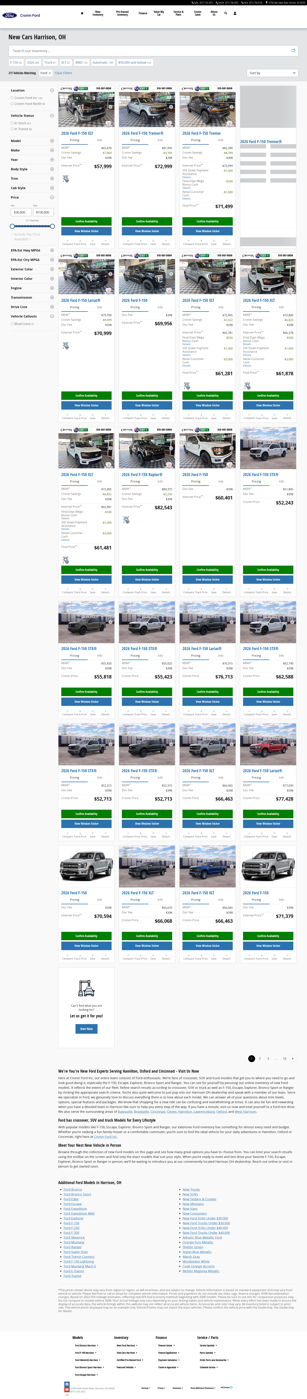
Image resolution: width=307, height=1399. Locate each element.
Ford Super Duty (76, 1252)
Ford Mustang (74, 1242)
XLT (65, 62)
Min (13, 205)
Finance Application (167, 1352)
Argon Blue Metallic (197, 1252)
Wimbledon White (196, 1261)
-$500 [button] (229, 181)
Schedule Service (208, 1367)
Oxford (221, 1111)
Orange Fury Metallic (198, 1242)
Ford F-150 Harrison (85, 1352)
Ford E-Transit (74, 1271)
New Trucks (191, 1189)
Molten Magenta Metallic (201, 1271)
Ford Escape (73, 1204)
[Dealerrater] (67, 1395)
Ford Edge (71, 1199)
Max (35, 205)
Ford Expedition (75, 1208)
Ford (44, 73)
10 (284, 1059)
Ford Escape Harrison (85, 1374)
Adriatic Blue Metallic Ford (202, 1237)
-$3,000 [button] (228, 359)
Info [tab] (99, 140)
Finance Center (165, 1345)
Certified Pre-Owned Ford (129, 1360)
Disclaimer (177, 1388)
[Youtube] (67, 1389)
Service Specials (207, 1345)
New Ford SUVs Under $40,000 (205, 1228)
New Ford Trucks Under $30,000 (206, 1223)
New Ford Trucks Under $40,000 (206, 1232)
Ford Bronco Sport (77, 1194)
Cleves (172, 1111)
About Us (214, 13)
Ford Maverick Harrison (86, 1360)
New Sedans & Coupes (199, 1199)
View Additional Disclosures (202, 1388)
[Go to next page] (292, 1058)
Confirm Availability (86, 221)
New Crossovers (195, 1213)
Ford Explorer (74, 1218)
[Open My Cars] (234, 13)
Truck (50, 62)
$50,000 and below (134, 62)
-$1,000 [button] (228, 171)
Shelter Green (193, 1247)
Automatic (103, 62)
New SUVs (190, 1194)
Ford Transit (72, 1276)
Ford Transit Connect (79, 1256)
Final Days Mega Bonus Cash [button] (193, 184)
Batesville (125, 1111)
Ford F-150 (71, 1223)
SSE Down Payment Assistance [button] (195, 173)
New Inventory (98, 13)
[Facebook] (67, 1384)
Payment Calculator (168, 1360)
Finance (143, 13)
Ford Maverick (74, 1237)
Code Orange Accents (199, 1266)
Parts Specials (207, 1352)
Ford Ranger (73, 1247)
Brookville (141, 1111)
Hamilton (185, 1111)
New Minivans (193, 1204)
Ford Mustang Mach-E (80, 1266)
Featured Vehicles (125, 1367)
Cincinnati (157, 1111)
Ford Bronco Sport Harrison (88, 1367)
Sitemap (144, 1388)
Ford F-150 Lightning (79, 1261)
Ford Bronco (73, 1189)
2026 (33, 62)
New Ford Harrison (126, 1345)
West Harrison (245, 1111)
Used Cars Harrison (126, 1352)
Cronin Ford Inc (105, 1136)
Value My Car (159, 13)
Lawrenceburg (204, 1111)
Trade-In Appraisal (167, 1367)
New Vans (190, 1208)
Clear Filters (63, 73)
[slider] (12, 226)
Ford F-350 (71, 1232)
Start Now (86, 1029)
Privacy (160, 1388)
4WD (81, 62)
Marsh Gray (191, 1256)
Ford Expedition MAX (79, 1213)
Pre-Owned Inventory (122, 13)
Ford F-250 (71, 1228)
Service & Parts (179, 13)
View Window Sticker (86, 231)
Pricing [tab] (74, 140)
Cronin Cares (197, 13)
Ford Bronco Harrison (85, 1345)
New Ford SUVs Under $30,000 (205, 1218)
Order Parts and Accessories (213, 1360)
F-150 (16, 62)
